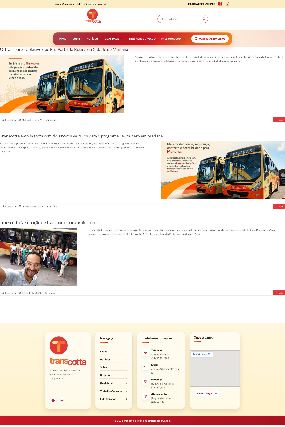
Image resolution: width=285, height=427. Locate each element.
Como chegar (205, 393)
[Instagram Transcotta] (62, 400)
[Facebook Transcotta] (53, 400)
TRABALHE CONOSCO (142, 38)
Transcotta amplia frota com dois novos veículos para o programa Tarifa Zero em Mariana (81, 135)
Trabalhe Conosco (111, 391)
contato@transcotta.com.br (165, 370)
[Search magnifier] (204, 19)
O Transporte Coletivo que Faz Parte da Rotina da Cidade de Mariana (64, 49)
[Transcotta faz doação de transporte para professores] (38, 229)
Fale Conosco (108, 399)
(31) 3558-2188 (160, 358)
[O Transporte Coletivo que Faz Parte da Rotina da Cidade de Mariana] (62, 56)
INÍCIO (63, 38)
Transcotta (10, 119)
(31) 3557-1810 (160, 354)
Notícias (105, 375)
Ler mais (279, 119)
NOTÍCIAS (93, 38)
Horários (105, 359)
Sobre (103, 367)
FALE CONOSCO (171, 38)
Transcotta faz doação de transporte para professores (49, 222)
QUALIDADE (112, 38)
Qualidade (106, 383)
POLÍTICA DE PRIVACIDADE (201, 4)
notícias (52, 119)
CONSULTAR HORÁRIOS (212, 38)
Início (103, 351)
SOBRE (77, 38)
